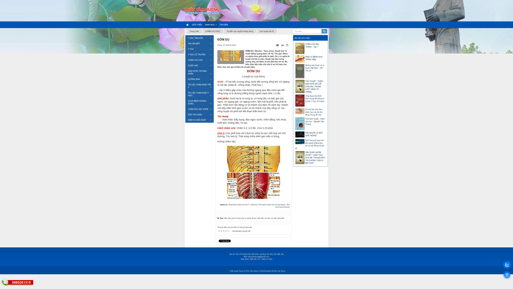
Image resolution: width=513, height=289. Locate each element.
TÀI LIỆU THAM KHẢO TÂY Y (199, 86)
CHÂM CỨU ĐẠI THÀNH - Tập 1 (312, 45)
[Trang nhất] (188, 24)
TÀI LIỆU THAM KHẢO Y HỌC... (198, 94)
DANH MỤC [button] (210, 24)
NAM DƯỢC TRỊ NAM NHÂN (197, 72)
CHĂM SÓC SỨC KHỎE (198, 109)
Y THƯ (191, 49)
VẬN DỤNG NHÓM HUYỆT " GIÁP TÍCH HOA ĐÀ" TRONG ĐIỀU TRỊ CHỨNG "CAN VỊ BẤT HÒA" (315, 157)
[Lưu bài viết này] (287, 45)
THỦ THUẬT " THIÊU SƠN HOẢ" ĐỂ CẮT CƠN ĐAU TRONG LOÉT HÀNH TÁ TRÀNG (314, 86)
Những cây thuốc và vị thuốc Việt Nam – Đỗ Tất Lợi (314, 68)
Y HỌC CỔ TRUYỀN (196, 54)
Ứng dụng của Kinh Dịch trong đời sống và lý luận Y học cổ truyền (314, 98)
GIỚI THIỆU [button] (197, 24)
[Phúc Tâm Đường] (201, 10)
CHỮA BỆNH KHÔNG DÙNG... (197, 102)
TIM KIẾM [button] (223, 24)
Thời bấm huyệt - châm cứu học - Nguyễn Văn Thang (315, 121)
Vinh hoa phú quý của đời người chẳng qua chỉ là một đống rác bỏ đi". (309, 144)
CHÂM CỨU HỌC (195, 60)
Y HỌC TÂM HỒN (195, 38)
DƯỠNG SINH (194, 79)
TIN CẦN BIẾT (194, 43)
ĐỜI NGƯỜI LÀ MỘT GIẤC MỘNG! (314, 134)
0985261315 (21, 282)
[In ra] (282, 45)
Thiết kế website (265, 271)
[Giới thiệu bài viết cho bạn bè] (277, 45)
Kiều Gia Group (279, 271)
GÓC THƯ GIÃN (195, 114)
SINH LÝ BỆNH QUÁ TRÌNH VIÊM (313, 58)
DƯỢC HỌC (193, 65)
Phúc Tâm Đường (252, 271)
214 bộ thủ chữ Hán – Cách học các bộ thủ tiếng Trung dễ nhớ (314, 112)
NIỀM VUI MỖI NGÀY (197, 120)
